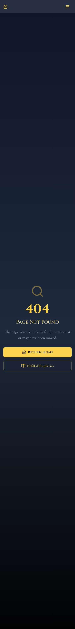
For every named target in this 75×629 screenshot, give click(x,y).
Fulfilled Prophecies (40, 366)
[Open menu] (67, 7)
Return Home (40, 352)
